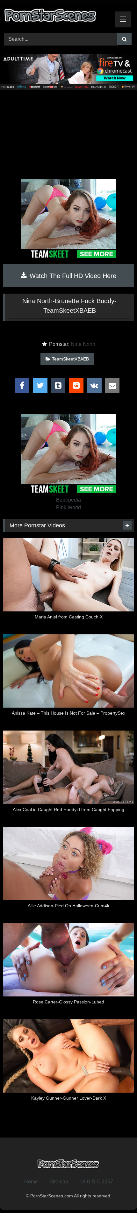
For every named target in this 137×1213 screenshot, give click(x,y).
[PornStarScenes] (56, 17)
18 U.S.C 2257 (96, 1181)
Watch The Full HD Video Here (72, 275)
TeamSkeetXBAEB (70, 358)
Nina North (83, 344)
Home (31, 1181)
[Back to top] (117, 1194)
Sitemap (58, 1181)
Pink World (68, 507)
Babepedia (68, 500)
